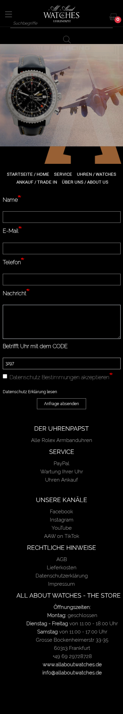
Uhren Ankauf (61, 480)
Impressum (61, 584)
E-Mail (10, 231)
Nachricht (14, 293)
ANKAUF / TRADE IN (36, 182)
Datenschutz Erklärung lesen (30, 391)
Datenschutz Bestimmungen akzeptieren (59, 377)
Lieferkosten (62, 568)
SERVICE (63, 174)
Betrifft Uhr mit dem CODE (35, 346)
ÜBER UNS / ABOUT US (85, 182)
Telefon (12, 262)
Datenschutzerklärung (62, 576)
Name (10, 200)
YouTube (62, 528)
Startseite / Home (28, 174)
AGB (61, 559)
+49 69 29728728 (72, 656)
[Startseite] (61, 13)
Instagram (61, 520)
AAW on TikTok (61, 536)
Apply (68, 39)
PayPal (61, 463)
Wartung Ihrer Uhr (61, 472)
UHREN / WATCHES (96, 174)
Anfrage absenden (61, 403)
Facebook (61, 512)
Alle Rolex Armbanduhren (61, 440)
